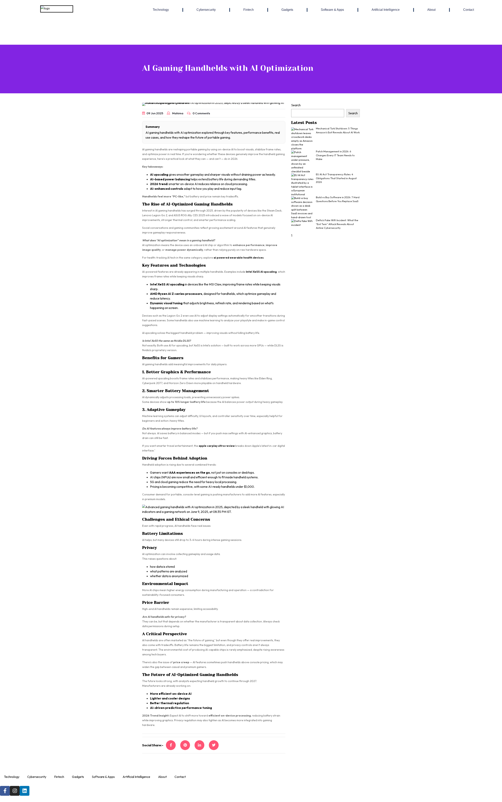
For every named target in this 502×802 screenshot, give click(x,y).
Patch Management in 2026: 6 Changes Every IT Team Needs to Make (335, 155)
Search (296, 105)
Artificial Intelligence (386, 9)
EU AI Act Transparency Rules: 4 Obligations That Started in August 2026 (336, 178)
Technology (161, 9)
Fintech (248, 9)
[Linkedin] (24, 791)
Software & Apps (332, 9)
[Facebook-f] (5, 791)
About (431, 9)
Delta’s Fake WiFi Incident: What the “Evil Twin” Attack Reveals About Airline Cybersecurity (337, 224)
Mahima (177, 113)
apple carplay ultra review (217, 446)
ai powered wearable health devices (239, 257)
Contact (468, 9)
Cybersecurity (206, 9)
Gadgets (287, 9)
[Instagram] (15, 791)
